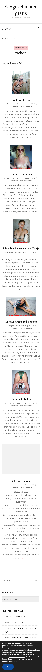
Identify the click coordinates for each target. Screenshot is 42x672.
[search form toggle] (39, 28)
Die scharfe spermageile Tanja (21, 248)
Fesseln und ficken (21, 100)
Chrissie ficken (21, 481)
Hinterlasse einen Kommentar (21, 106)
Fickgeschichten (13, 104)
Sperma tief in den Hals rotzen (24, 637)
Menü (8, 29)
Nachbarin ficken (21, 399)
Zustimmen (8, 667)
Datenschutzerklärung (17, 657)
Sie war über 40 (18, 617)
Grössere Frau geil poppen (21, 321)
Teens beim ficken (21, 174)
